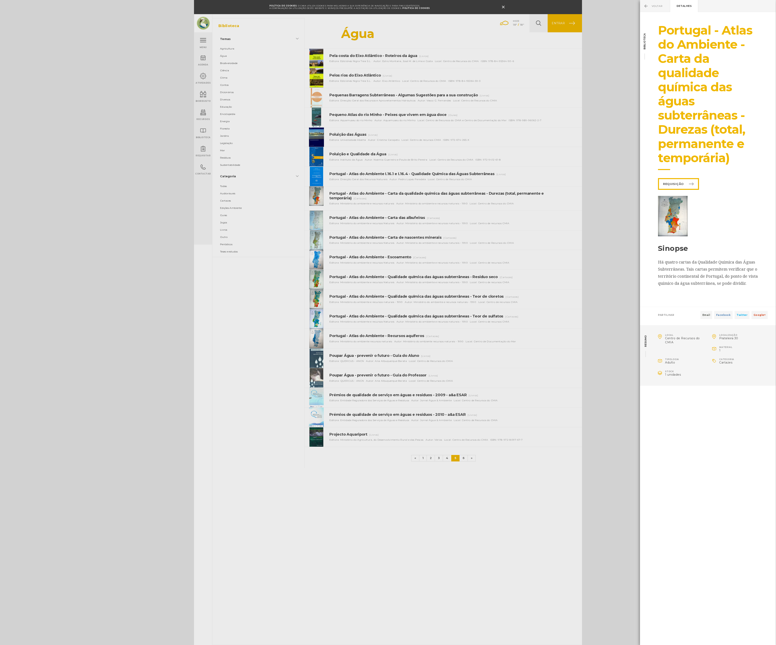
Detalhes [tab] (684, 5)
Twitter (742, 314)
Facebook (723, 314)
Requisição (673, 184)
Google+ (760, 314)
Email (706, 314)
